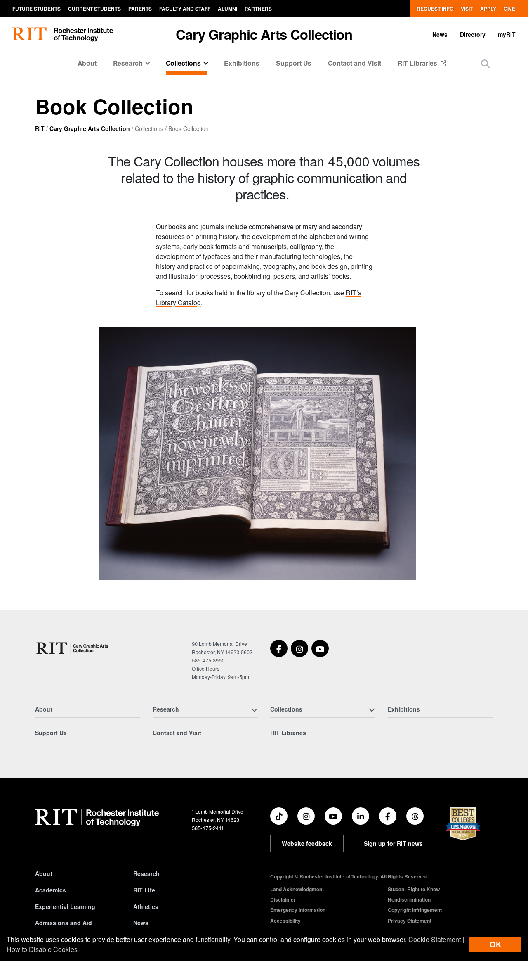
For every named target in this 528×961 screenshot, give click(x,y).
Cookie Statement (434, 939)
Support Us (293, 63)
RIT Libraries (418, 63)
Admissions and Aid (63, 922)
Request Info (435, 8)
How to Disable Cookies (42, 949)
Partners (258, 8)
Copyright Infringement (415, 910)
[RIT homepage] (62, 34)
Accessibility (285, 920)
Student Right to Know (414, 889)
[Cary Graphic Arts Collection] (72, 648)
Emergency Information (297, 910)
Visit (467, 8)
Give (509, 8)
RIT (40, 128)
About (87, 63)
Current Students (94, 8)
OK (495, 944)
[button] (485, 63)
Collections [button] (183, 63)
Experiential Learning (65, 906)
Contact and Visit (354, 63)
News (440, 34)
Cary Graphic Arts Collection (264, 34)
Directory (473, 34)
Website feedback (307, 843)
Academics (50, 890)
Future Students (36, 8)
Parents (140, 8)
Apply (488, 8)
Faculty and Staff (184, 8)
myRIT (507, 34)
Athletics (145, 906)
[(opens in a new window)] (279, 648)
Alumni (227, 8)
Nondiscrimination (409, 899)
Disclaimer (283, 899)
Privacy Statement (409, 920)
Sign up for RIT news (393, 843)
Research (146, 873)
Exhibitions (241, 63)
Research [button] (128, 63)
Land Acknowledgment (297, 889)
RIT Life (144, 890)
